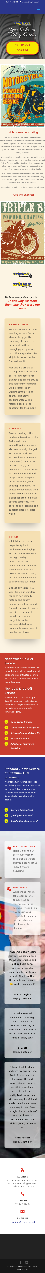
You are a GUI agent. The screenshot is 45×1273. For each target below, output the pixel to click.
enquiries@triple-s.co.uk (23, 1222)
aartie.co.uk (22, 1269)
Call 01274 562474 (22, 50)
